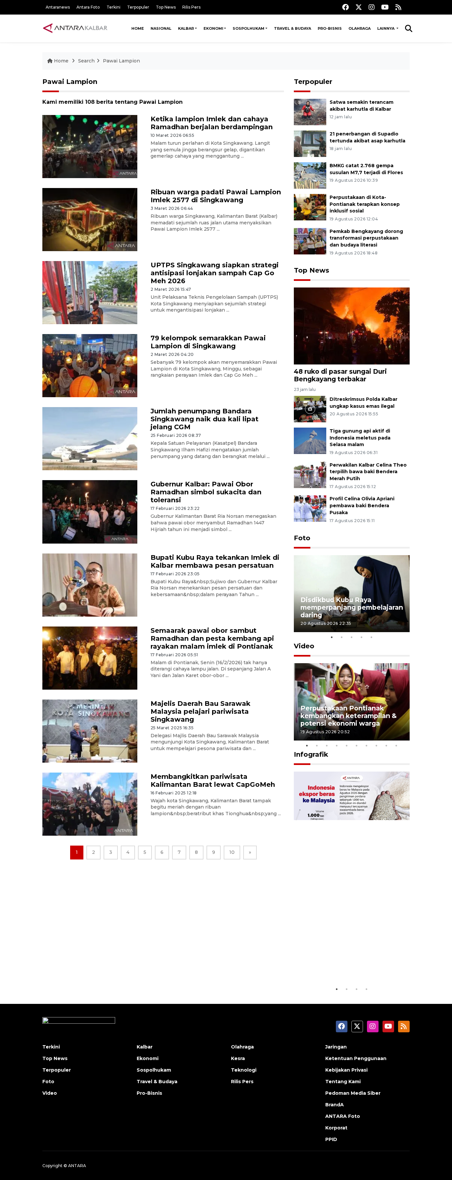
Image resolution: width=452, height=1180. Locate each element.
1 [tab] (332, 637)
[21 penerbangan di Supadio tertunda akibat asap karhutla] (310, 143)
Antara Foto (88, 7)
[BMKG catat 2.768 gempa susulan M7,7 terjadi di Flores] (310, 175)
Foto (302, 538)
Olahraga (359, 28)
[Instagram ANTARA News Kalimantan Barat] (372, 7)
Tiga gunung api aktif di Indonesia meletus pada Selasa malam (360, 438)
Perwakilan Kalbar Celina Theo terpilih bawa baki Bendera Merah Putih (368, 472)
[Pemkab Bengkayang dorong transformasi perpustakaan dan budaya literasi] (310, 241)
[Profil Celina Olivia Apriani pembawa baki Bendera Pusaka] (310, 508)
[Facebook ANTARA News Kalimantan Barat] (345, 7)
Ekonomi (213, 28)
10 (232, 852)
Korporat (336, 1128)
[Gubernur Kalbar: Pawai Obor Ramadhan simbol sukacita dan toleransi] (89, 511)
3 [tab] (351, 637)
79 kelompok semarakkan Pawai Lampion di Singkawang (208, 342)
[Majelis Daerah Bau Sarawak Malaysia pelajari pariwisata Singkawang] (89, 731)
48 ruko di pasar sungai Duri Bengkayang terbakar (340, 375)
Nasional (161, 28)
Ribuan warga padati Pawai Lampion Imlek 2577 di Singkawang (216, 196)
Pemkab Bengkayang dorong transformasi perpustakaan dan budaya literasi (366, 238)
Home (137, 28)
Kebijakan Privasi (346, 1070)
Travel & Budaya (292, 28)
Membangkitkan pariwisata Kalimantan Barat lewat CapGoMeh (213, 780)
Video (304, 646)
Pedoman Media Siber (353, 1093)
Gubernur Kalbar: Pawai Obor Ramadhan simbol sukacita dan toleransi (206, 492)
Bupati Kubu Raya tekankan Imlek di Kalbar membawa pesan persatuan (215, 561)
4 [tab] (361, 637)
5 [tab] (371, 637)
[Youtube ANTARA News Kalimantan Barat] (385, 7)
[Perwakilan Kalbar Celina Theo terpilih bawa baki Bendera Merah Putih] (310, 474)
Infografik (311, 754)
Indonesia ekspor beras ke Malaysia (344, 962)
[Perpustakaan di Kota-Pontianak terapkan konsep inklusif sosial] (310, 207)
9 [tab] (386, 745)
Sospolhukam (248, 28)
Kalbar (186, 28)
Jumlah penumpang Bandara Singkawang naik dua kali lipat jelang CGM (204, 419)
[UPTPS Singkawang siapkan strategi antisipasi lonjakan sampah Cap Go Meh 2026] (89, 292)
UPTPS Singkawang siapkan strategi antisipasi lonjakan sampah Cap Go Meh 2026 (215, 273)
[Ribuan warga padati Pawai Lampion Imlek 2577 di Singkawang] (89, 219)
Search (86, 61)
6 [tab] (356, 745)
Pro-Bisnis (330, 28)
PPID (331, 1139)
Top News (166, 7)
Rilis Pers (191, 7)
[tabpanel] (352, 593)
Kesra (238, 1058)
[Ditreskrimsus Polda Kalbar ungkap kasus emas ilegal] (310, 408)
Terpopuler (138, 7)
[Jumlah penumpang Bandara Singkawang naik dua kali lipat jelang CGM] (89, 438)
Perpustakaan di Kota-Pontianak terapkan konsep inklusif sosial (365, 204)
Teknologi (243, 1070)
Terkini (113, 7)
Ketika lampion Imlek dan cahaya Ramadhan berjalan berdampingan (212, 123)
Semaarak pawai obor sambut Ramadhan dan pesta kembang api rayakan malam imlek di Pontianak (212, 638)
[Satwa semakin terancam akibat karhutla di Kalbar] (310, 111)
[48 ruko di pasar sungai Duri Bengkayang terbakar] (352, 326)
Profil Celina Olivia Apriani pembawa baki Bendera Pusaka (362, 505)
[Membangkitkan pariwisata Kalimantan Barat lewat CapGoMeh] (89, 804)
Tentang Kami (343, 1082)
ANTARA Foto (342, 1116)
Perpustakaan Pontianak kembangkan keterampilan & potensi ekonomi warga (348, 715)
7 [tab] (366, 745)
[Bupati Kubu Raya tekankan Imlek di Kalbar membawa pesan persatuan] (89, 584)
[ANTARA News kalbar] (75, 28)
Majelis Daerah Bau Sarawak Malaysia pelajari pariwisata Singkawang (200, 711)
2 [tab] (342, 637)
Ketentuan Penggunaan (355, 1058)
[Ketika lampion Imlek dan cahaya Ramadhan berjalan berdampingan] (89, 146)
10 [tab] (396, 745)
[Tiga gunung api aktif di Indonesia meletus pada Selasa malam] (310, 440)
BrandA (334, 1105)
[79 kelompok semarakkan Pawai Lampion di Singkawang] (89, 365)
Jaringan (336, 1047)
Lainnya (386, 28)
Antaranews (58, 7)
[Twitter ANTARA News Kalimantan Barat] (358, 7)
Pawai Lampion (121, 61)
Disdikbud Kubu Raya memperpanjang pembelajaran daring (351, 607)
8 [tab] (376, 745)
